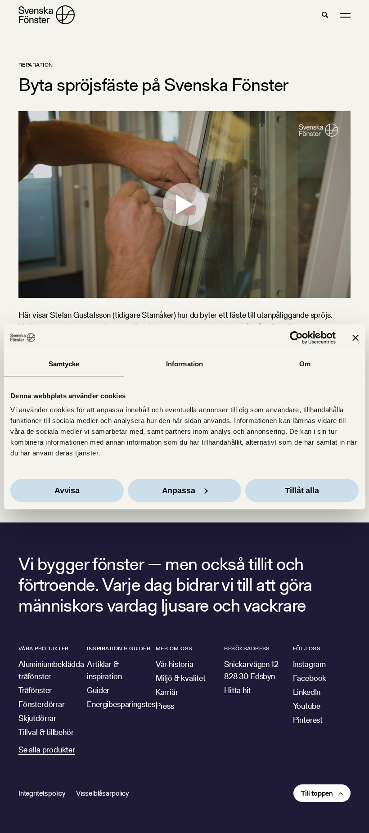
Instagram (309, 664)
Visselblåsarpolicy (102, 793)
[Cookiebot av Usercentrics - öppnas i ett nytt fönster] (296, 337)
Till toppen (317, 793)
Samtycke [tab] (64, 363)
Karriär (167, 692)
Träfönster (35, 690)
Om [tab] (304, 363)
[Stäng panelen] (355, 337)
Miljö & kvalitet (181, 678)
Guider (98, 690)
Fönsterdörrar (41, 704)
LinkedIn (307, 692)
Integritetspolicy (41, 793)
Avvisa (67, 490)
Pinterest (308, 719)
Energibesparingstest (122, 704)
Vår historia (175, 664)
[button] (325, 15)
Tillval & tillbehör (46, 732)
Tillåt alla (302, 490)
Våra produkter (43, 648)
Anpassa (178, 490)
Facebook (310, 678)
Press (165, 705)
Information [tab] (184, 363)
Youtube (306, 705)
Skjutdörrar (37, 718)
